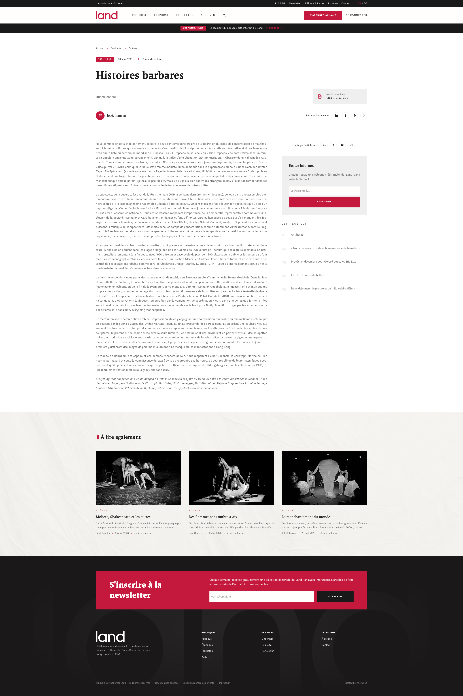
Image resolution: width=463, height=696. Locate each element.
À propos (333, 3)
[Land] (110, 636)
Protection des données (166, 683)
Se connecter (356, 15)
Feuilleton (185, 15)
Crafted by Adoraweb (356, 683)
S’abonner (267, 639)
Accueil (100, 48)
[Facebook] (345, 115)
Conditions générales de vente (198, 683)
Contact (346, 3)
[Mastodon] (354, 115)
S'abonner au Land (323, 15)
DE (365, 3)
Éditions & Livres (314, 3)
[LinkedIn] (336, 115)
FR (359, 3)
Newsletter (295, 3)
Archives (208, 15)
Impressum (224, 683)
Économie (161, 15)
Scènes (133, 48)
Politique (139, 15)
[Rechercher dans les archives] (224, 15)
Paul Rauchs (103, 533)
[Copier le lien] (363, 115)
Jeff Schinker (289, 533)
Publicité (280, 3)
